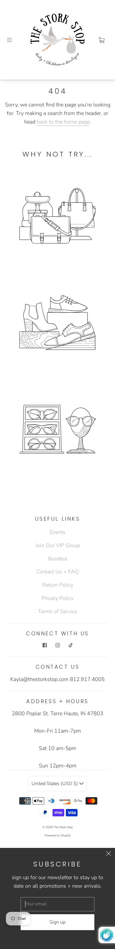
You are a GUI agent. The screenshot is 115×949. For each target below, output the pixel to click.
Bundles (57, 558)
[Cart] (101, 39)
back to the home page (63, 121)
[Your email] (57, 904)
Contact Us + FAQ (57, 571)
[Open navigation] (13, 39)
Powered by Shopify (57, 835)
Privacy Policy (57, 598)
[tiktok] (70, 645)
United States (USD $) (55, 783)
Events (57, 532)
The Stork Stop (63, 827)
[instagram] (57, 645)
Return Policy (57, 584)
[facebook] (44, 645)
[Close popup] (108, 854)
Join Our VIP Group (57, 545)
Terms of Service (57, 611)
